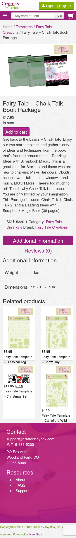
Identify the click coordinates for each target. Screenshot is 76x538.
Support (22, 490)
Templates (24, 26)
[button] (4, 15)
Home (8, 26)
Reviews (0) (38, 250)
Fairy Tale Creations (51, 227)
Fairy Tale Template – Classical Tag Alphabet (18, 361)
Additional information (38, 240)
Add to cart (16, 132)
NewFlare (35, 534)
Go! (60, 15)
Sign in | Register (58, 5)
